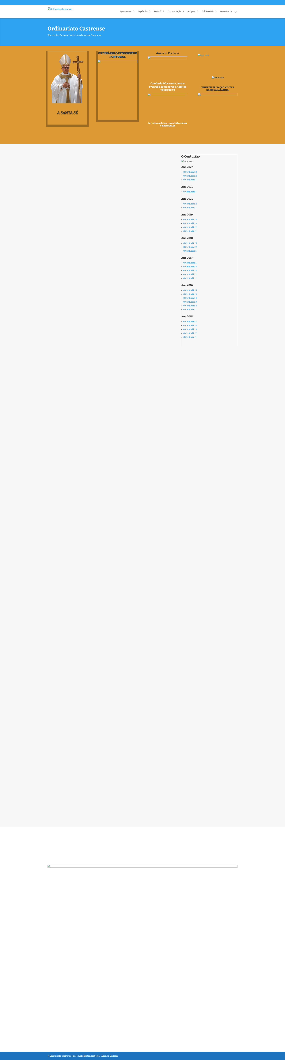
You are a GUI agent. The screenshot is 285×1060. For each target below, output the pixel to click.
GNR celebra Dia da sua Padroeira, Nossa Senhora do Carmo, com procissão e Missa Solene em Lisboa (108, 363)
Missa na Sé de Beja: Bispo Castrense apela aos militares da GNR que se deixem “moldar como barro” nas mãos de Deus (104, 209)
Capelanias (142, 11)
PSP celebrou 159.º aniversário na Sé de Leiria (84, 570)
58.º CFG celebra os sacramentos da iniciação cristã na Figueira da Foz (103, 159)
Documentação (174, 11)
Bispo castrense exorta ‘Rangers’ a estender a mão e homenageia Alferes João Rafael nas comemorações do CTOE (105, 717)
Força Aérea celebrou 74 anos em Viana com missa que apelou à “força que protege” (107, 450)
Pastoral (157, 11)
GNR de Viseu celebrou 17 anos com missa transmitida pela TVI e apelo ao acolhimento (106, 621)
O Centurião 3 (190, 172)
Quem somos (125, 11)
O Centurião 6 (190, 290)
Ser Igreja (191, 11)
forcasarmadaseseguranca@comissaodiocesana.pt (167, 124)
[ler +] (133, 184)
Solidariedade (207, 11)
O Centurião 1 (189, 179)
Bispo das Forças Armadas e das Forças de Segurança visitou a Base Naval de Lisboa (108, 773)
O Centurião (190, 156)
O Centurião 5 (190, 263)
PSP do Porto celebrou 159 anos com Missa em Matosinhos (94, 260)
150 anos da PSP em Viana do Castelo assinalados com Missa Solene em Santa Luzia (104, 311)
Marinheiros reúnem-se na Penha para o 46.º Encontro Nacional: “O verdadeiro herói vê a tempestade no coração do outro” (101, 673)
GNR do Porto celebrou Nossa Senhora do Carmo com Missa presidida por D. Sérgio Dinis (108, 406)
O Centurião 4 (190, 219)
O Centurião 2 (190, 176)
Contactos (224, 11)
